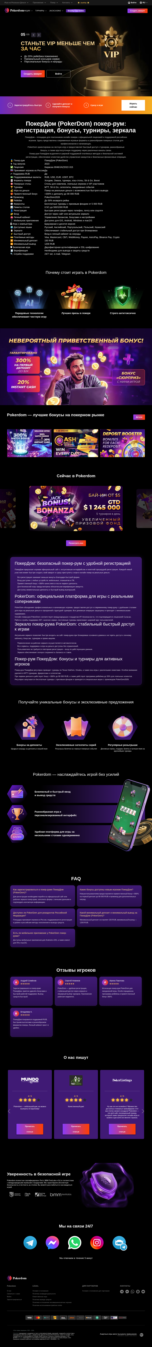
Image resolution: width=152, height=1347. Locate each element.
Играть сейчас (133, 105)
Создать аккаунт (33, 74)
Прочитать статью (34, 1129)
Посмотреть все (76, 543)
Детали (139, 417)
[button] (9, 1111)
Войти (58, 74)
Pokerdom (16, 1333)
